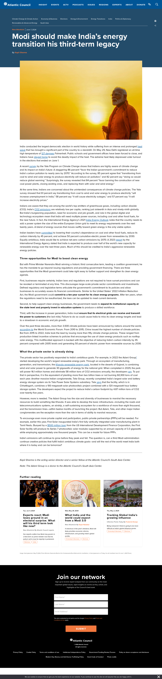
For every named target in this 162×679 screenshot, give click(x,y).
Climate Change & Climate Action (25, 19)
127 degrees (47, 153)
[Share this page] (155, 25)
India (110, 19)
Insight (43, 4)
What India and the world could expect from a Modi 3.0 (78, 517)
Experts (117, 4)
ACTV (66, 4)
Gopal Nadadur (84, 525)
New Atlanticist (18, 29)
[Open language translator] (150, 4)
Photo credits (111, 657)
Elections (63, 19)
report (119, 239)
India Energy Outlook (97, 220)
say (130, 371)
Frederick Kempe (132, 522)
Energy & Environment (79, 19)
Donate (141, 4)
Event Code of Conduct (95, 657)
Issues (91, 4)
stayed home (41, 157)
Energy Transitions (98, 19)
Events (55, 4)
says (99, 382)
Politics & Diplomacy (123, 19)
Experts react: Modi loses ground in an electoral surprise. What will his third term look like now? (39, 520)
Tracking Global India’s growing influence (122, 516)
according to (26, 329)
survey (32, 166)
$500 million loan (56, 425)
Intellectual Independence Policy (74, 652)
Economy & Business (49, 19)
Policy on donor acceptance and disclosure (134, 652)
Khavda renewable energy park (72, 364)
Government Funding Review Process (102, 652)
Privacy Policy (89, 618)
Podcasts (78, 4)
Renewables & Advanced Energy (24, 23)
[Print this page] (155, 21)
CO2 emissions (42, 209)
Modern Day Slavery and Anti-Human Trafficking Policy (65, 657)
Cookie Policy (31, 652)
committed (47, 232)
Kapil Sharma (21, 52)
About (129, 4)
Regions (103, 4)
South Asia (44, 23)
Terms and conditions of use (49, 652)
